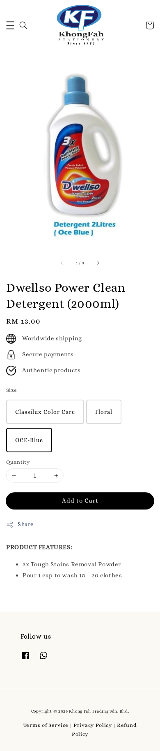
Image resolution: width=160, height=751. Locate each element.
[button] (10, 25)
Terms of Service (46, 725)
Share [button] (26, 524)
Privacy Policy (92, 725)
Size (11, 390)
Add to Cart (80, 500)
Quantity (18, 462)
